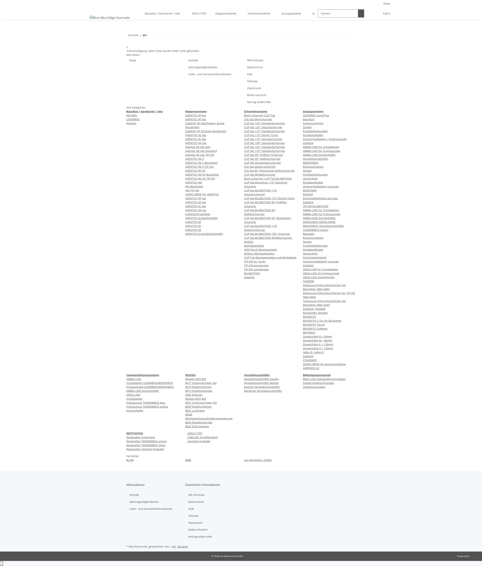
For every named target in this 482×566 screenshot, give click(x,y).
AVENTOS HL (193, 226)
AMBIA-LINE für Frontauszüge (321, 151)
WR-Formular (255, 60)
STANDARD (310, 360)
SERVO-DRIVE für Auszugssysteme (324, 364)
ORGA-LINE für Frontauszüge (321, 273)
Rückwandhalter (313, 135)
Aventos (131, 123)
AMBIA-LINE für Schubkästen (321, 147)
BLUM (130, 460)
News (386, 3)
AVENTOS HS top (195, 135)
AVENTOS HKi (193, 182)
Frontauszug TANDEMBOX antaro (147, 406)
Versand (182, 546)
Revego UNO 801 (195, 379)
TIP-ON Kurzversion (256, 265)
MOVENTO (309, 317)
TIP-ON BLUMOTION (315, 206)
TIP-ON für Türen (255, 261)
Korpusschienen (313, 123)
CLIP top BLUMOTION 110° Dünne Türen (269, 198)
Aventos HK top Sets (197, 147)
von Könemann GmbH (258, 460)
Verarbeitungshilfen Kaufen (261, 379)
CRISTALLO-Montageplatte (260, 249)
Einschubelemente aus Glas (320, 198)
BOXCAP (308, 194)
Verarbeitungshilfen (315, 159)
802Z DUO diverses (197, 426)
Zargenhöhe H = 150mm (318, 348)
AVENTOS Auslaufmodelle (201, 218)
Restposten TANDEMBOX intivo (145, 445)
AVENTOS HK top (195, 143)
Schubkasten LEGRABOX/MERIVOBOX (149, 383)
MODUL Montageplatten (259, 253)
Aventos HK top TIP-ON (199, 155)
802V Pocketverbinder (199, 422)
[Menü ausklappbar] (93, 10)
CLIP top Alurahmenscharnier (262, 163)
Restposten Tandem (315, 313)
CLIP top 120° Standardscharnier (264, 123)
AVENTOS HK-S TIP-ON (199, 166)
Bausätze (308, 119)
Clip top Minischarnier (258, 119)
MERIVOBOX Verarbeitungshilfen (323, 226)
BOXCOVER (310, 190)
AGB (249, 74)
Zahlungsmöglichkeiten (203, 67)
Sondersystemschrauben (318, 383)
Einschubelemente (314, 257)
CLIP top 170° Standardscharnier (264, 151)
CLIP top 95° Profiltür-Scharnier (263, 155)
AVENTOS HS (193, 230)
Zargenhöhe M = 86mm (317, 340)
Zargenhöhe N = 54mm (317, 336)
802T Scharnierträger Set (201, 402)
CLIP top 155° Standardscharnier (264, 147)
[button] (370, 13)
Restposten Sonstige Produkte (145, 449)
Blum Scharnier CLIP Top (259, 115)
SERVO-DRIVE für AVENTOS (202, 194)
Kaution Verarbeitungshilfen (262, 387)
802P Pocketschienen (198, 406)
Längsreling (310, 178)
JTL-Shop (474, 556)
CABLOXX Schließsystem (202, 437)
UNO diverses (194, 395)
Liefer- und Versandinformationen (209, 74)
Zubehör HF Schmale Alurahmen (205, 131)
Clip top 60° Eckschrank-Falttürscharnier (269, 170)
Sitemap (252, 81)
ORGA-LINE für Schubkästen (320, 269)
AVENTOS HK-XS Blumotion (202, 174)
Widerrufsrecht (256, 95)
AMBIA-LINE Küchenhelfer (319, 155)
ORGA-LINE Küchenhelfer (319, 277)
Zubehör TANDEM (314, 309)
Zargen (307, 127)
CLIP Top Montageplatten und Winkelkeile (270, 257)
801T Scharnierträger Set (201, 383)
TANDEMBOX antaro (315, 230)
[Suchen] (361, 13)
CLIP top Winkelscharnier (259, 174)
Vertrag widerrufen (259, 102)
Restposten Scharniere (140, 437)
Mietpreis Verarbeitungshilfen (263, 391)
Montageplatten (254, 245)
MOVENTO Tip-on (314, 324)
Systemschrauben (314, 387)
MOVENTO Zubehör (315, 328)
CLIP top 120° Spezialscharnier (263, 127)
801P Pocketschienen (198, 387)
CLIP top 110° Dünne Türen (261, 135)
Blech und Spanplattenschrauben (324, 379)
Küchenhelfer (134, 410)
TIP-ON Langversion (256, 269)
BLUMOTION (252, 273)
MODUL (249, 242)
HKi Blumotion (194, 186)
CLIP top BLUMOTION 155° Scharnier (267, 234)
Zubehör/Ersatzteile (197, 214)
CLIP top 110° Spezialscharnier (263, 139)
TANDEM (308, 281)
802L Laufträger (195, 410)
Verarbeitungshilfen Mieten (261, 383)
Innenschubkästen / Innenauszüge (325, 139)
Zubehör (249, 277)
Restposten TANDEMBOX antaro (146, 441)
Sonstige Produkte (198, 441)
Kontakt (193, 60)
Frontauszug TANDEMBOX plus (145, 402)
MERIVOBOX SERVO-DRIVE (319, 222)
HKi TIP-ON (192, 190)
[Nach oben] (1, 563)
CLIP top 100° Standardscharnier (264, 143)
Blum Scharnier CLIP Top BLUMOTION (268, 178)
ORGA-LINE (133, 395)
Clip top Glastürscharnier (260, 166)
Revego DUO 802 (195, 399)
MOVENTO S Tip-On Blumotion (322, 320)
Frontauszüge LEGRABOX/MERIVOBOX (150, 387)
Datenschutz (255, 67)
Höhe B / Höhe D (313, 352)
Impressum (254, 88)
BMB (188, 460)
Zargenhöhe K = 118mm (318, 344)
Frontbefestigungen (315, 131)
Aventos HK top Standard (201, 151)
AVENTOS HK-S (194, 159)
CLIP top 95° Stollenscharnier (262, 159)
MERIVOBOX (310, 163)
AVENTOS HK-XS (195, 170)
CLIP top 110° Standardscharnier (264, 131)
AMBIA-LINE (133, 379)
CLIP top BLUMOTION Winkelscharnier (268, 238)
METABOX (309, 332)
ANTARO (131, 115)
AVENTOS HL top (195, 139)
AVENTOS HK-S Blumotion (201, 163)
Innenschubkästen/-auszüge (321, 186)
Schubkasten (134, 399)
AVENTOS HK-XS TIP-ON (200, 178)
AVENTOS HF (193, 222)
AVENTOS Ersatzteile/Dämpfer (204, 234)
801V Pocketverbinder (199, 391)
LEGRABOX (133, 119)
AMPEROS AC (311, 368)
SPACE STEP (194, 433)
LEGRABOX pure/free (316, 115)
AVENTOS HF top (195, 115)
